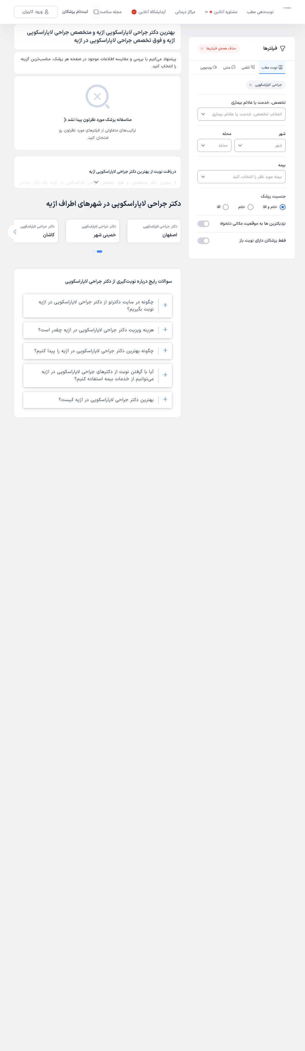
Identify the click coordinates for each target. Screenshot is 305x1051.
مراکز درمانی (185, 12)
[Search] (96, 12)
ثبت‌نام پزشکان (75, 12)
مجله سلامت (110, 12)
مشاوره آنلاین (225, 12)
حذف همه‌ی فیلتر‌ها (221, 48)
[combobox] (246, 114)
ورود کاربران (32, 12)
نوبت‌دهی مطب (260, 12)
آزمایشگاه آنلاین (152, 12)
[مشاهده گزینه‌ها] (202, 114)
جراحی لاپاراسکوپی (268, 85)
